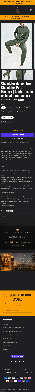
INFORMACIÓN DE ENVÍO (10, 335)
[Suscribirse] (30, 310)
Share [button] (4, 216)
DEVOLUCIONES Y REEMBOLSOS (12, 331)
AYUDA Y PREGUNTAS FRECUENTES (13, 327)
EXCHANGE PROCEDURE (10, 342)
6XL (17, 111)
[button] (3, 10)
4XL (4, 111)
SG (14, 107)
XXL (20, 107)
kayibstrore (14, 384)
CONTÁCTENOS (8, 346)
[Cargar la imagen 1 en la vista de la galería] (7, 75)
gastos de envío (14, 102)
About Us (5, 324)
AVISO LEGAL (7, 338)
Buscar (5, 349)
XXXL (27, 107)
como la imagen (7, 117)
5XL (10, 111)
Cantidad (3, 121)
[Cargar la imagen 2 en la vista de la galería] (17, 75)
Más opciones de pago (17, 138)
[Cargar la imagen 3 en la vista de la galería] (28, 75)
